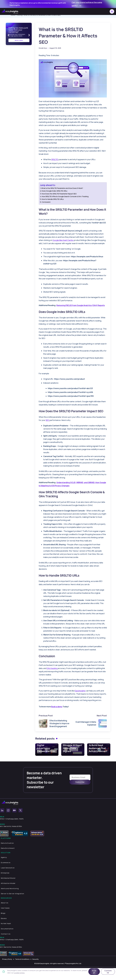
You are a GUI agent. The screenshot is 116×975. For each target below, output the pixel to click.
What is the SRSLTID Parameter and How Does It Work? (62, 188)
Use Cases (5, 908)
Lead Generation (8, 868)
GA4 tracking (52, 668)
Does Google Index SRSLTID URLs (54, 191)
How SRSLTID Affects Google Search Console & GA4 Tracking (65, 196)
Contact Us (5, 934)
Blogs (3, 913)
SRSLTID (54, 159)
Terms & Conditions (22, 959)
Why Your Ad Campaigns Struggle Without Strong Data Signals (72, 745)
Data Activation (7, 843)
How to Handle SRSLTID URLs (53, 199)
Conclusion (46, 202)
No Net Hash (6, 923)
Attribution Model (8, 883)
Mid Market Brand (8, 878)
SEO (48, 420)
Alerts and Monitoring (10, 888)
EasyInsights (80, 690)
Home (13, 15)
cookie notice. (19, 973)
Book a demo (56, 706)
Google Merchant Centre (63, 240)
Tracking (19, 15)
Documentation (7, 929)
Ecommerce (5, 863)
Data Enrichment (8, 848)
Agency (4, 857)
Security (35, 959)
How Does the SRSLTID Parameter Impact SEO (59, 194)
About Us (4, 903)
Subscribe (79, 782)
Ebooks (4, 918)
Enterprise (5, 873)
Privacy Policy (7, 959)
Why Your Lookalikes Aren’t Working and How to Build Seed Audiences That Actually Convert (98, 744)
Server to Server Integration (12, 894)
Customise (108, 971)
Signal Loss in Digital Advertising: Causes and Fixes (46, 747)
